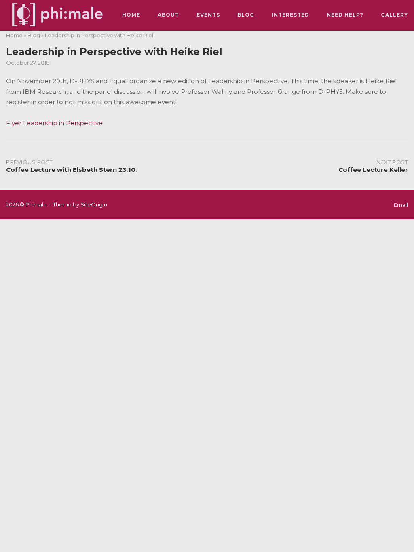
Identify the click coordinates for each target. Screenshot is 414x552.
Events (208, 15)
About (168, 15)
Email (401, 205)
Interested (290, 15)
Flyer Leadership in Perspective (54, 123)
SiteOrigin (93, 204)
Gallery (394, 15)
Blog (245, 15)
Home (131, 15)
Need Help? (345, 15)
